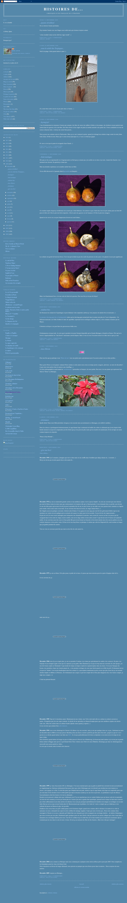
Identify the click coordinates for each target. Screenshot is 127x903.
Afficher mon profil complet (21, 53)
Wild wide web (7, 119)
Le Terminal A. (10, 316)
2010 (7, 161)
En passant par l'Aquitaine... (13, 413)
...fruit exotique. (46, 157)
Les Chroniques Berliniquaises (14, 379)
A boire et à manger (11, 335)
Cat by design (9, 319)
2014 (7, 149)
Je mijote (8, 350)
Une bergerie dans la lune (13, 375)
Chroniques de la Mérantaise (14, 388)
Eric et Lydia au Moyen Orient (14, 244)
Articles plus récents (45, 884)
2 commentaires (57, 338)
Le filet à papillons (10, 429)
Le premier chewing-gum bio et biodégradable (53, 317)
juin (8, 207)
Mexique (8, 338)
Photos (53, 300)
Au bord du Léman (11, 434)
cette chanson (63, 726)
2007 (7, 228)
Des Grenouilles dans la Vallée (14, 431)
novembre (10, 192)
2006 (7, 231)
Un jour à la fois (10, 270)
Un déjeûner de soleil (11, 345)
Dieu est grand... (8, 87)
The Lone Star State (9, 109)
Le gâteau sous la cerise (12, 307)
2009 (7, 164)
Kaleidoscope (9, 396)
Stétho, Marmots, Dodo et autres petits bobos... (17, 310)
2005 (7, 234)
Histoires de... (63, 9)
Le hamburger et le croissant (14, 348)
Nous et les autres (51, 112)
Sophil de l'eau (9, 273)
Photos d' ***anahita (11, 314)
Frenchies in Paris (10, 295)
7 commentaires (57, 111)
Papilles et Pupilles (11, 333)
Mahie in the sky (10, 302)
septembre (10, 198)
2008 (7, 225)
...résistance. (44, 420)
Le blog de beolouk (11, 297)
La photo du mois (8, 96)
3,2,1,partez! (9, 400)
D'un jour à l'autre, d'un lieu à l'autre (16, 409)
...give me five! (45, 450)
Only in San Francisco (12, 280)
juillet (9, 204)
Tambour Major (10, 263)
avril (8, 213)
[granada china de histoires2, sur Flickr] (81, 206)
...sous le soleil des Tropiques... (52, 48)
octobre (9, 195)
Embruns (8, 278)
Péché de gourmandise (12, 353)
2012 (7, 155)
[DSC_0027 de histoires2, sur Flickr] (82, 102)
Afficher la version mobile (81, 887)
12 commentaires (57, 146)
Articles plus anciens (118, 884)
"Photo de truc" (65, 358)
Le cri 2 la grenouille (11, 292)
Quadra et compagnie (12, 324)
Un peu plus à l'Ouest (11, 275)
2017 (7, 140)
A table (48, 300)
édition (45, 453)
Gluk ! (7, 405)
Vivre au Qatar (10, 249)
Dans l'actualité (7, 84)
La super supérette (11, 343)
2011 (7, 158)
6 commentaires (57, 299)
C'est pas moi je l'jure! (12, 268)
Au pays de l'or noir (9, 79)
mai (8, 210)
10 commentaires (57, 409)
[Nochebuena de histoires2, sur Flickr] (81, 406)
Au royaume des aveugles (13, 283)
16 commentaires (57, 876)
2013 (7, 152)
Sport (59, 147)
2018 (7, 137)
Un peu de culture (8, 111)
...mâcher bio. (45, 309)
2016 (7, 143)
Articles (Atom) (52, 893)
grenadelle (67, 171)
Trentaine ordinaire (11, 383)
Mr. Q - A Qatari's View (12, 246)
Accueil (81, 884)
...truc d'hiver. (45, 349)
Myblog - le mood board (12, 417)
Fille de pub (6, 92)
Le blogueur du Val (11, 321)
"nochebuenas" (68, 369)
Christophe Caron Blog (12, 426)
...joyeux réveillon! (47, 22)
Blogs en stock (50, 410)
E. (14, 49)
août (8, 201)
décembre (10, 166)
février (9, 219)
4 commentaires (57, 37)
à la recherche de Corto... (13, 392)
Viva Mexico (61, 112)
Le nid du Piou (9, 260)
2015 (7, 146)
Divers (48, 39)
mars (8, 216)
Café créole (8, 371)
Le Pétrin (8, 340)
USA (4, 114)
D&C (69, 735)
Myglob (7, 422)
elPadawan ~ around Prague (13, 305)
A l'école (6, 72)
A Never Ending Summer (13, 265)
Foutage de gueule (8, 94)
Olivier (7, 251)
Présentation (7, 104)
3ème (41, 453)
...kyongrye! (44, 122)
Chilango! (8, 362)
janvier (9, 222)
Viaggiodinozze (10, 300)
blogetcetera (9, 366)
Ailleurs (5, 77)
